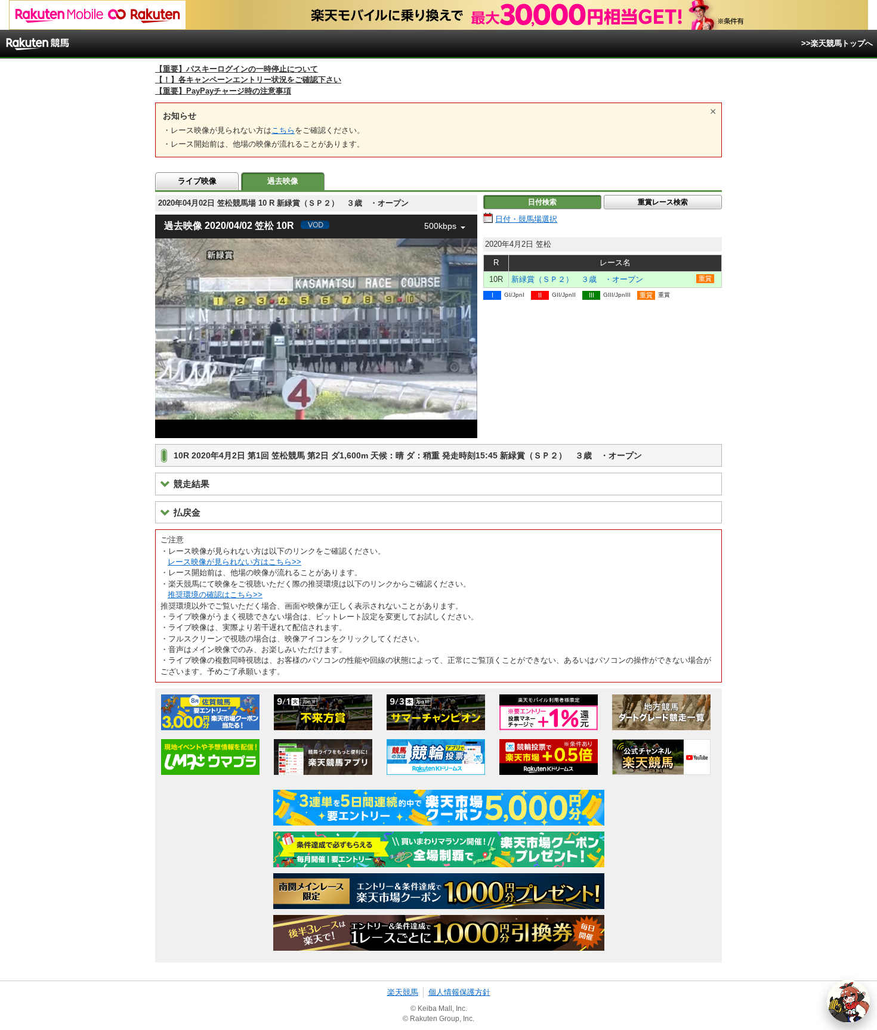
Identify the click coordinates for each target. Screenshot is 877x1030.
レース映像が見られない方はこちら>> (234, 561)
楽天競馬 (402, 992)
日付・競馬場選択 (526, 219)
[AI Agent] (848, 1001)
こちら (283, 130)
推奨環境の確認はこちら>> (215, 594)
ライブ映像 (197, 180)
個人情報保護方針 (459, 992)
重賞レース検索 (663, 202)
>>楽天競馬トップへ (837, 43)
